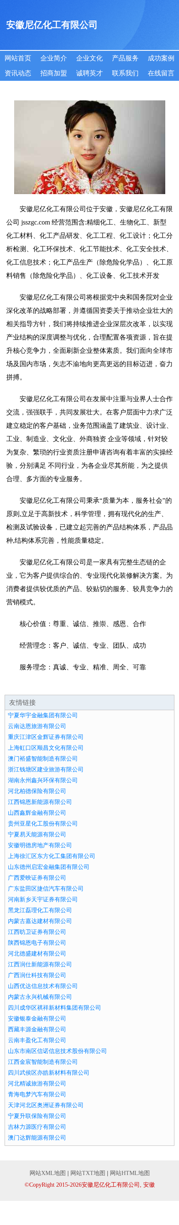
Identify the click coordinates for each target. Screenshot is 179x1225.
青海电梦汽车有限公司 (37, 1094)
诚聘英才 (89, 73)
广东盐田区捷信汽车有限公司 (46, 889)
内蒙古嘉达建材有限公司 (40, 921)
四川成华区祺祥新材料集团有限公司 (54, 1008)
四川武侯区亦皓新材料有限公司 (49, 1073)
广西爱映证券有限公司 (37, 878)
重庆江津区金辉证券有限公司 (46, 737)
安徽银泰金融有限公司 (37, 1018)
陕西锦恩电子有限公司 (37, 943)
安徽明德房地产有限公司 (40, 845)
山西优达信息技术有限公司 (43, 986)
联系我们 (125, 73)
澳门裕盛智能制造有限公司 (43, 759)
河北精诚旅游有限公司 (37, 1083)
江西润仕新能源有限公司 (40, 964)
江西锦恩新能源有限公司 (40, 802)
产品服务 (125, 58)
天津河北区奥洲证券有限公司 (46, 1105)
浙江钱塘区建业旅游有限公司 (46, 769)
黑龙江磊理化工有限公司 (40, 910)
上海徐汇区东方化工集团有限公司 (51, 856)
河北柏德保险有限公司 (37, 791)
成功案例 (161, 58)
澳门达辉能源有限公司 (37, 1138)
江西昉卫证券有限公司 (37, 932)
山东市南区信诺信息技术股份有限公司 (57, 1051)
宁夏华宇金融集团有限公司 (43, 715)
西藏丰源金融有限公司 (37, 1029)
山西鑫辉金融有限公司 (37, 813)
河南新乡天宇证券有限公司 (43, 899)
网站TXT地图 (87, 1173)
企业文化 (89, 58)
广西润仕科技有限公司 (37, 975)
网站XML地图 (48, 1173)
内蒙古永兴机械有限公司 (40, 997)
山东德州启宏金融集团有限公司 (49, 867)
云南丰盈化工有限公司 (37, 1040)
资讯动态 (18, 73)
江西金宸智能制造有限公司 (43, 1062)
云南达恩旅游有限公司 (37, 726)
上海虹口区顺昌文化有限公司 (46, 748)
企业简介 (53, 58)
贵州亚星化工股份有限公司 (43, 824)
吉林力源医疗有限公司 (37, 1127)
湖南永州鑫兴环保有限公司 (43, 780)
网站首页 (18, 58)
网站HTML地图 (130, 1173)
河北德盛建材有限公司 (37, 954)
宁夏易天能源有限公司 (37, 834)
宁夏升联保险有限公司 (37, 1116)
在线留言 (161, 73)
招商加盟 (53, 73)
